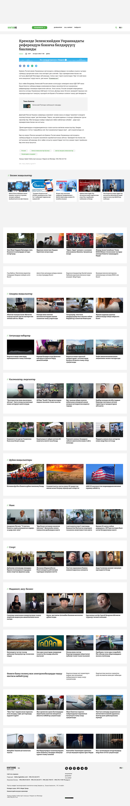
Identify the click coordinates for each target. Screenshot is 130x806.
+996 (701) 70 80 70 (59, 780)
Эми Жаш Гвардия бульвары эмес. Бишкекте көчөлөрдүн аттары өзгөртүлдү (20, 252)
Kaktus (48, 53)
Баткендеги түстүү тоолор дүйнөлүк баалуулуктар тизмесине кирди (20, 654)
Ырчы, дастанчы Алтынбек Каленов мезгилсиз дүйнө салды (64, 616)
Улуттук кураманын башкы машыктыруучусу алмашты (77, 569)
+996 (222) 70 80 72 (47, 780)
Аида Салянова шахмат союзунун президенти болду (108, 569)
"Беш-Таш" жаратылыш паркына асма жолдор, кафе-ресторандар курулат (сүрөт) (20, 714)
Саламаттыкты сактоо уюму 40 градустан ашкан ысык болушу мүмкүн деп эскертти (62, 487)
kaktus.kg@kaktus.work (21, 777)
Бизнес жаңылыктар (21, 175)
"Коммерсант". (54, 78)
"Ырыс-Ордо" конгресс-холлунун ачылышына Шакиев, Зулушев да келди (79, 252)
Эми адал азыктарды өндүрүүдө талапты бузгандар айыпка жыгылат (49, 654)
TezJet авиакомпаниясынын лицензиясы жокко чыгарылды (108, 357)
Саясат (21, 53)
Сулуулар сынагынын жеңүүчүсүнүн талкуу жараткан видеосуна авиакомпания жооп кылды (24, 617)
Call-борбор (68, 27)
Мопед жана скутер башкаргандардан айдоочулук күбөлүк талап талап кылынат (78, 654)
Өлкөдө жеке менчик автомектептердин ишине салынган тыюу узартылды (47, 316)
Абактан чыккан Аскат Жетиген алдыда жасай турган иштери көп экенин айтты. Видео (20, 316)
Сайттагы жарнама (12, 774)
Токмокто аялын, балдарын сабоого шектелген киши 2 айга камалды (78, 441)
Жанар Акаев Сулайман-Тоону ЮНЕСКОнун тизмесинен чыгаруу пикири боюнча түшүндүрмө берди (109, 253)
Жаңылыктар (38, 27)
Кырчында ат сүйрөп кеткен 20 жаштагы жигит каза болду (49, 440)
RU (121, 768)
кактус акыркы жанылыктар (64, 150)
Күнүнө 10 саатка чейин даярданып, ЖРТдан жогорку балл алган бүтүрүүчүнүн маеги (109, 528)
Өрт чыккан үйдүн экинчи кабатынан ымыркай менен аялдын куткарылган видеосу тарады (77, 403)
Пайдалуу (77, 27)
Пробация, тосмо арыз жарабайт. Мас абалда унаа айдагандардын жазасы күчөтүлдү (108, 654)
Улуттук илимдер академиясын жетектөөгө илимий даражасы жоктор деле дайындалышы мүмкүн (108, 714)
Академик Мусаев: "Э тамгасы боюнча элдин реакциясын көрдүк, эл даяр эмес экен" (20, 528)
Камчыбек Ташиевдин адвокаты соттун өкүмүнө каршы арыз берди (79, 751)
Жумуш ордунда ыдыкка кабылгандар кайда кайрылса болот (107, 316)
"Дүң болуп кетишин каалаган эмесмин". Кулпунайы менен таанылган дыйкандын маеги (48, 528)
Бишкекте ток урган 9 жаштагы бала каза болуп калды (19, 440)
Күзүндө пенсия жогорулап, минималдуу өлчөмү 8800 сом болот (107, 275)
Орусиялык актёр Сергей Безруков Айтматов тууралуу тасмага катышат (103, 616)
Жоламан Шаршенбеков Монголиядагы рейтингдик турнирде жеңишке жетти (47, 570)
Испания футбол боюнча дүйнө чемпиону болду (25, 486)
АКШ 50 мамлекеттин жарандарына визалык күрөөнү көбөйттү (103, 487)
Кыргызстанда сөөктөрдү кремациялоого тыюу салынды (19, 357)
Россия (23, 150)
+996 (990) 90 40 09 (24, 780)
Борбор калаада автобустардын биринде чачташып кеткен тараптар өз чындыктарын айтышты (108, 403)
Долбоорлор (58, 27)
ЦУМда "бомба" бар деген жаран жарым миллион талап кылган (49, 401)
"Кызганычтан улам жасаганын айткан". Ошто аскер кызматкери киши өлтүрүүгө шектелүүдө (20, 402)
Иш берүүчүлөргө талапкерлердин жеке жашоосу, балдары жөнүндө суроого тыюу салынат (50, 752)
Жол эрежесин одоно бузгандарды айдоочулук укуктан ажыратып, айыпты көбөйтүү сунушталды (50, 714)
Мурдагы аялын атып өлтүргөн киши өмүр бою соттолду (108, 440)
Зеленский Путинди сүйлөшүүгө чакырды (46, 105)
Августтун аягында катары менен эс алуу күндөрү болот (49, 274)
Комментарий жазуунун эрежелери (17, 791)
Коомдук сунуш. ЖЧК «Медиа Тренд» (18, 788)
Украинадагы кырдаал (28, 154)
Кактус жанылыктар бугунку (40, 150)
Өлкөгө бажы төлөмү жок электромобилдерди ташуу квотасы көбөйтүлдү (34, 674)
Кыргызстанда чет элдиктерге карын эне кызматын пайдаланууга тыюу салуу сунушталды (77, 676)
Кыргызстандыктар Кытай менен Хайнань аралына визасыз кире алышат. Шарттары (79, 275)
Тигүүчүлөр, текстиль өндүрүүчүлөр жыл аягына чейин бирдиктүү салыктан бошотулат (79, 316)
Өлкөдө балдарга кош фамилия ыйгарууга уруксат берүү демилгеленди (48, 358)
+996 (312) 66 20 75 (34, 777)
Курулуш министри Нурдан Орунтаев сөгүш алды (47, 251)
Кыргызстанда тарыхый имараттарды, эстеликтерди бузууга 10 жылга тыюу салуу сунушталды (77, 359)
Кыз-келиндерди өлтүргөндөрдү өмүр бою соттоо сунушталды (108, 751)
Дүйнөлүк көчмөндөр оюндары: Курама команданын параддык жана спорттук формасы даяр (19, 570)
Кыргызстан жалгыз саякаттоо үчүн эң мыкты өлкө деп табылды (108, 674)
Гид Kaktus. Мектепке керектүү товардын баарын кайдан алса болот (18, 275)
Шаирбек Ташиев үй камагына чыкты (19, 751)
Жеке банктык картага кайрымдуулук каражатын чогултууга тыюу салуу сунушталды (76, 714)
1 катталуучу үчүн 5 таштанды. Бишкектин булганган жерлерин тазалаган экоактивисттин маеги (79, 528)
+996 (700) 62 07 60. (61, 159)
